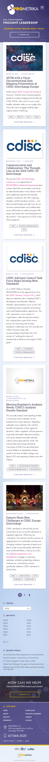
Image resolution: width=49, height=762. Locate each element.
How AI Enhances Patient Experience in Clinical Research (23, 655)
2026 (5, 620)
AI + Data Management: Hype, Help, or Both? (19, 661)
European (17, 579)
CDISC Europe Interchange (28, 91)
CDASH (36, 117)
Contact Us (24, 694)
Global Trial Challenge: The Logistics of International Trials (23, 664)
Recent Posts (13, 650)
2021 (5, 635)
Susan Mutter (28, 74)
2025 (5, 623)
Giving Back (30, 710)
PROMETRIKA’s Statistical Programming (22, 185)
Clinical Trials (24, 576)
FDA (24, 230)
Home (5, 20)
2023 (5, 629)
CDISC (28, 117)
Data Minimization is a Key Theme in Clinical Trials (20, 658)
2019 (29, 623)
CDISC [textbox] (7, 608)
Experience (7, 720)
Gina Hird (29, 161)
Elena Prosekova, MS (17, 398)
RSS (7, 642)
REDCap (19, 117)
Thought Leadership (15, 20)
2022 (5, 632)
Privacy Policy (9, 741)
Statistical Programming (28, 226)
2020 (29, 620)
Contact (28, 720)
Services (6, 717)
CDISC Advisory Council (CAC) (22, 295)
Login (27, 741)
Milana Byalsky (12, 400)
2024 (5, 626)
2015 (29, 635)
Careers (28, 717)
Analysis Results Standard (28, 466)
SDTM (11, 117)
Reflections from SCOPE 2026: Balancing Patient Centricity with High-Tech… (23, 668)
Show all (24, 35)
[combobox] (17, 608)
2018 (29, 626)
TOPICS (9, 603)
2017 (29, 629)
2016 (29, 632)
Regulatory (30, 579)
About (5, 714)
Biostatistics (35, 469)
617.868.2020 (16, 736)
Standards (28, 349)
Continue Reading (23, 122)
